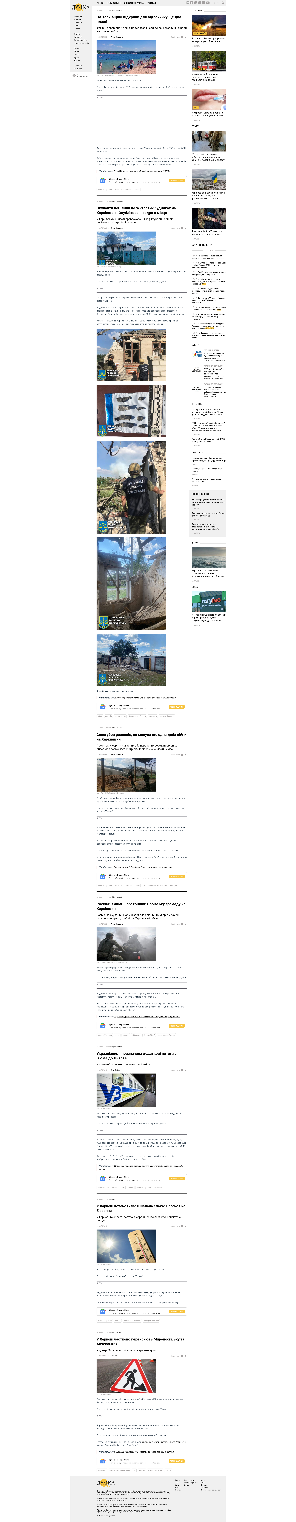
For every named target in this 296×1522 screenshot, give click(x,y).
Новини (77, 19)
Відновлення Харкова (133, 3)
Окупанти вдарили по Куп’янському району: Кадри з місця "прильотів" (147, 1016)
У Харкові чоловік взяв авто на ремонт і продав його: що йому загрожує (208, 316)
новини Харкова (105, 190)
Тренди (100, 3)
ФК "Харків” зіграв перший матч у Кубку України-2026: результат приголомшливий (209, 265)
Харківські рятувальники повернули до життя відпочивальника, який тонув (208, 281)
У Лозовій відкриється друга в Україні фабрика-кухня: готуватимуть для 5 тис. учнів (208, 326)
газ (134, 1470)
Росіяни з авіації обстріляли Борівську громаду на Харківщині (143, 867)
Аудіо (76, 57)
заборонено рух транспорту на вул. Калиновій (164, 1442)
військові (136, 1035)
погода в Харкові (151, 1321)
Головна (78, 16)
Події (77, 26)
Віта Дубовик (116, 1070)
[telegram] (185, 37)
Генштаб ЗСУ (149, 1035)
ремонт (142, 1470)
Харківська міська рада (119, 1470)
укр (214, 3)
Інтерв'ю (78, 37)
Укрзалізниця (103, 1188)
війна (100, 716)
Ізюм (122, 1188)
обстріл (108, 716)
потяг (114, 1188)
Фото (76, 54)
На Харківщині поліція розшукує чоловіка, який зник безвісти (209, 308)
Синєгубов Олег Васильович (155, 885)
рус (218, 3)
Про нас (78, 65)
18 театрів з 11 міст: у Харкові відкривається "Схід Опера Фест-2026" (208, 300)
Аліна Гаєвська (117, 37)
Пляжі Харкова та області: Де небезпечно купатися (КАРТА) (142, 171)
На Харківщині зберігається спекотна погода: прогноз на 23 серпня (208, 257)
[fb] (182, 37)
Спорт (77, 29)
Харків (130, 1188)
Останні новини (202, 245)
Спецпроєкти (80, 40)
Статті (77, 34)
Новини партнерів (82, 43)
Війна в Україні (114, 3)
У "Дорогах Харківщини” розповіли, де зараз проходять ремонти (144, 1452)
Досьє (77, 60)
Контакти (78, 68)
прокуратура (120, 716)
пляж (137, 190)
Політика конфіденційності (211, 1490)
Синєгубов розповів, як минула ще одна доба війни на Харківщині (145, 698)
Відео (76, 51)
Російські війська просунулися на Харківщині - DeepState (208, 273)
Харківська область (123, 190)
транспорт (158, 1188)
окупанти (153, 716)
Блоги (77, 48)
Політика (78, 23)
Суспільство (117, 10)
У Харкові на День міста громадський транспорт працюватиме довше (208, 291)
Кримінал (151, 3)
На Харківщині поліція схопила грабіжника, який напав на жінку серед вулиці (208, 335)
